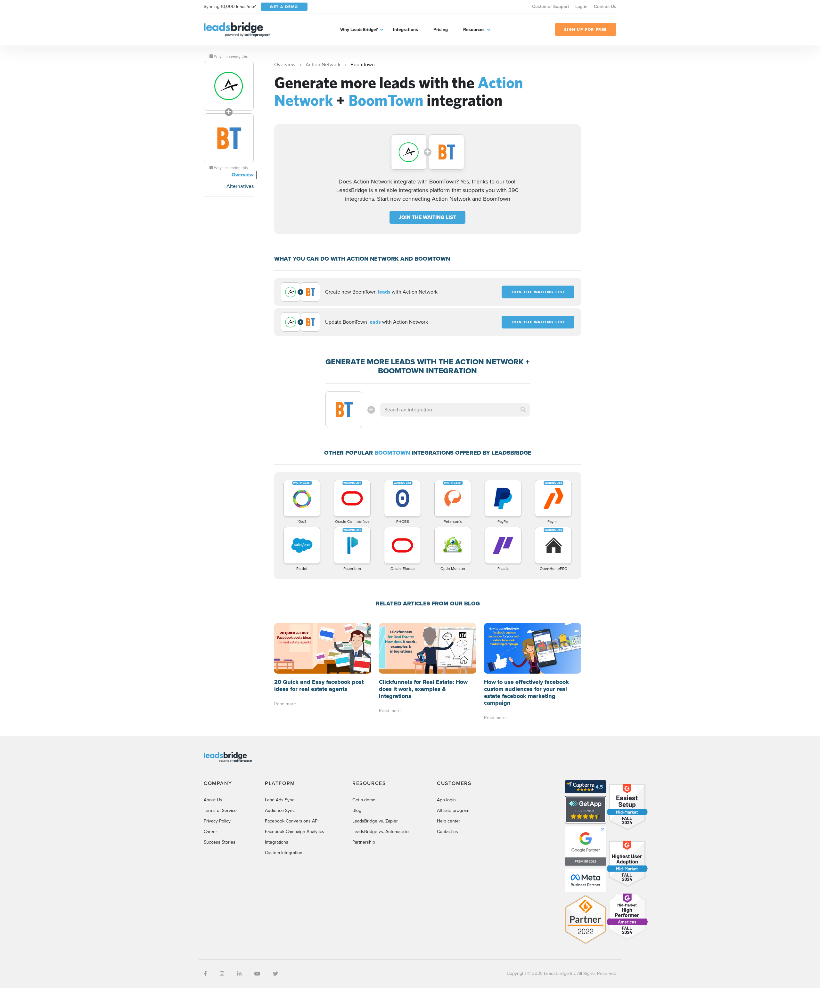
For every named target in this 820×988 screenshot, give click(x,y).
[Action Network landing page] (229, 86)
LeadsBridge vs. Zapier (375, 821)
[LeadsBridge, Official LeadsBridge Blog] (237, 29)
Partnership (363, 842)
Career (210, 831)
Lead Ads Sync (279, 800)
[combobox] (455, 410)
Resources (474, 29)
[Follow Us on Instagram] (222, 973)
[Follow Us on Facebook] (205, 973)
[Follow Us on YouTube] (257, 973)
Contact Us (605, 6)
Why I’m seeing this (230, 56)
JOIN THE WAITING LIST (427, 217)
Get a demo (363, 800)
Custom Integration (283, 852)
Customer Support (550, 6)
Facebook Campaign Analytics (294, 831)
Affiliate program (453, 810)
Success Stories (219, 842)
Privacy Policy (217, 821)
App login (446, 800)
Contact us (447, 831)
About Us (213, 800)
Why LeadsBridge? (359, 29)
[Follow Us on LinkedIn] (239, 973)
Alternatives (240, 186)
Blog (356, 810)
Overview (243, 174)
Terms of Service (220, 810)
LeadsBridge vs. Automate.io (380, 831)
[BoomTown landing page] (229, 138)
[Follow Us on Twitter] (275, 973)
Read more (285, 704)
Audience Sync (280, 810)
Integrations (405, 29)
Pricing (440, 29)
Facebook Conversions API (291, 821)
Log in (581, 6)
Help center (448, 821)
